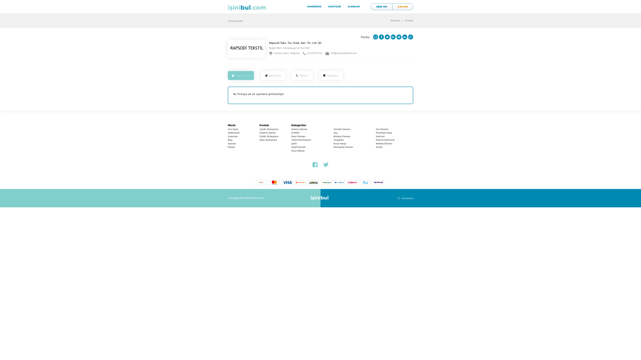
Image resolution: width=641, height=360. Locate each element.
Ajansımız (332, 75)
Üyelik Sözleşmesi (269, 129)
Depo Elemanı (298, 136)
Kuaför (379, 147)
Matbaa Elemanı (384, 143)
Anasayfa (395, 20)
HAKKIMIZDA (314, 6)
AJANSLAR (354, 6)
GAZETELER (334, 6)
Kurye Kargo (340, 143)
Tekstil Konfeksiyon (301, 139)
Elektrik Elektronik (385, 139)
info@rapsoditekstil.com (344, 53)
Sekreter (380, 136)
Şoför (294, 143)
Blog (230, 139)
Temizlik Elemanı (342, 129)
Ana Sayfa (233, 129)
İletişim (304, 75)
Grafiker (295, 132)
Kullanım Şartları (268, 132)
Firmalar (409, 20)
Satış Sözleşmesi (268, 139)
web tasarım (407, 198)
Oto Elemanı (382, 129)
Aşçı (336, 132)
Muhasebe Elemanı (343, 147)
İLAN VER (403, 6)
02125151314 (314, 53)
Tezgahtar (339, 139)
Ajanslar (232, 143)
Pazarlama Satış (384, 132)
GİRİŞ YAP (381, 6)
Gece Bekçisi (298, 150)
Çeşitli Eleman (298, 147)
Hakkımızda (243, 75)
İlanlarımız (275, 75)
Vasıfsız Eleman (299, 129)
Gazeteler (233, 136)
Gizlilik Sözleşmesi (269, 136)
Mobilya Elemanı (342, 136)
